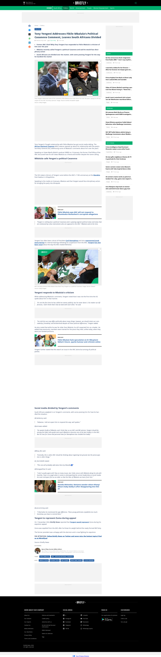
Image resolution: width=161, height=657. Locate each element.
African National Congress (44, 146)
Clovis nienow (89, 560)
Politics (65, 8)
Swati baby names (76, 560)
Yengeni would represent (79, 522)
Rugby (107, 102)
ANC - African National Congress (62, 556)
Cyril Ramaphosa (72, 241)
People (89, 8)
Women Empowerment (100, 8)
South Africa (57, 8)
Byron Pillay (53, 40)
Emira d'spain (43, 560)
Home (49, 8)
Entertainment (80, 8)
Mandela (96, 175)
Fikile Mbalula (44, 556)
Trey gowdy (65, 560)
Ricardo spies (54, 560)
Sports (112, 8)
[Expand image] (99, 61)
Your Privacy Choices (82, 656)
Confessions (109, 72)
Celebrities (109, 62)
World (72, 8)
